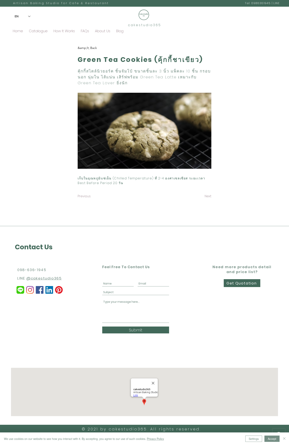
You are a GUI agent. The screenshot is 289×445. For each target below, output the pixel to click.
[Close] (284, 439)
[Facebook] (39, 290)
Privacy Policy (155, 439)
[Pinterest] (59, 290)
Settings (254, 439)
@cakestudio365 (44, 278)
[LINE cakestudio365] (20, 290)
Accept (272, 439)
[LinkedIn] (49, 290)
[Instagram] (30, 290)
